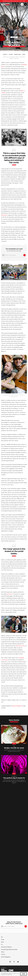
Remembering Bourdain (9, 949)
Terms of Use (3, 974)
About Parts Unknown (6, 947)
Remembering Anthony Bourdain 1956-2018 (14, 1)
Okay (23, 973)
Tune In (3, 954)
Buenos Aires (14, 40)
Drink (2, 939)
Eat (2, 937)
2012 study (4, 215)
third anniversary (20, 645)
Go (2, 944)
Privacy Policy (9, 974)
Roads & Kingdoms (17, 706)
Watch (2, 952)
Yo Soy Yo (9, 594)
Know (2, 942)
